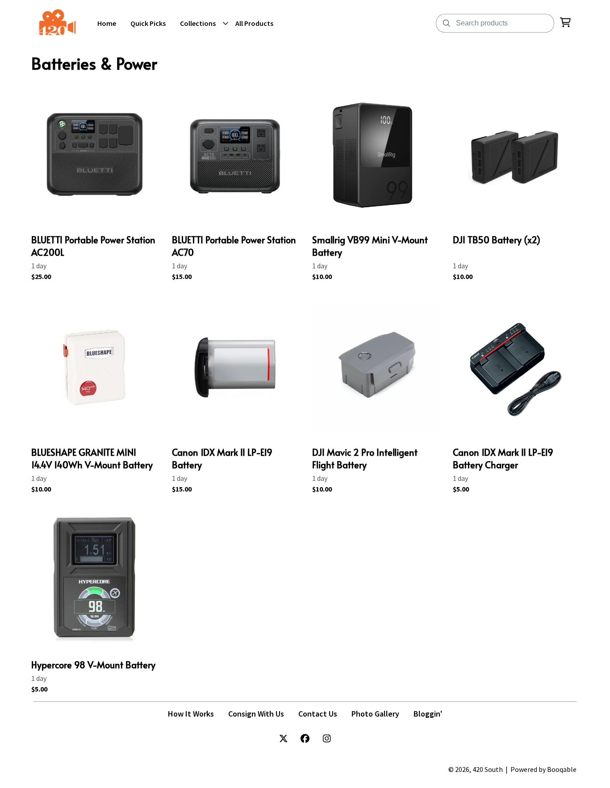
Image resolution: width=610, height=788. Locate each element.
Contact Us (317, 714)
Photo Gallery (375, 714)
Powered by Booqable (543, 769)
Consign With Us (256, 714)
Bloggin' (428, 714)
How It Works (191, 714)
